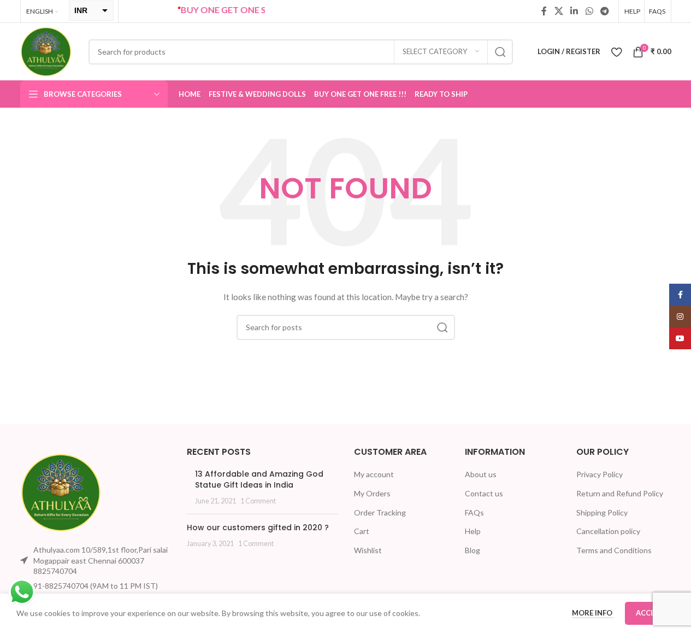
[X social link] (558, 11)
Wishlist (368, 550)
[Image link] (61, 491)
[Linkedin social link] (574, 11)
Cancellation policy (608, 531)
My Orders (372, 493)
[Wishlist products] (616, 52)
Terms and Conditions (614, 550)
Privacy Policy (599, 474)
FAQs (474, 512)
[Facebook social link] (544, 11)
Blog (472, 550)
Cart (361, 531)
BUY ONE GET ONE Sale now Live (241, 9)
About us (481, 474)
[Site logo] (46, 50)
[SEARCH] (500, 52)
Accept (650, 612)
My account (374, 474)
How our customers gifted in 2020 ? (258, 527)
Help (473, 531)
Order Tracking (380, 512)
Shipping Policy (602, 512)
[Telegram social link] (604, 11)
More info (593, 612)
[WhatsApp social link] (589, 11)
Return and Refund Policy (619, 493)
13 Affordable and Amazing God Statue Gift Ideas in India (259, 479)
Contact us (484, 493)
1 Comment (258, 501)
